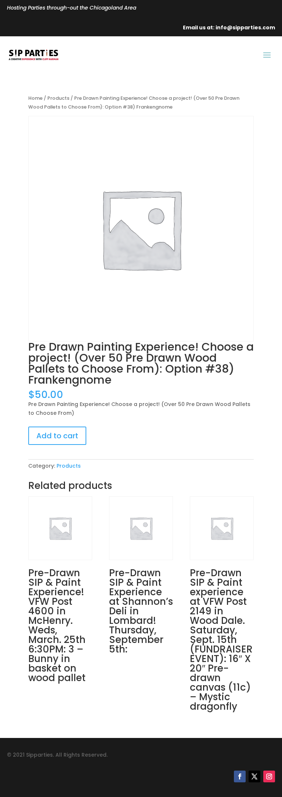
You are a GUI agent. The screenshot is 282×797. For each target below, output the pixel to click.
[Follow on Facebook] (240, 776)
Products (58, 98)
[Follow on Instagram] (269, 776)
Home (35, 98)
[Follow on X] (254, 776)
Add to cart (57, 436)
